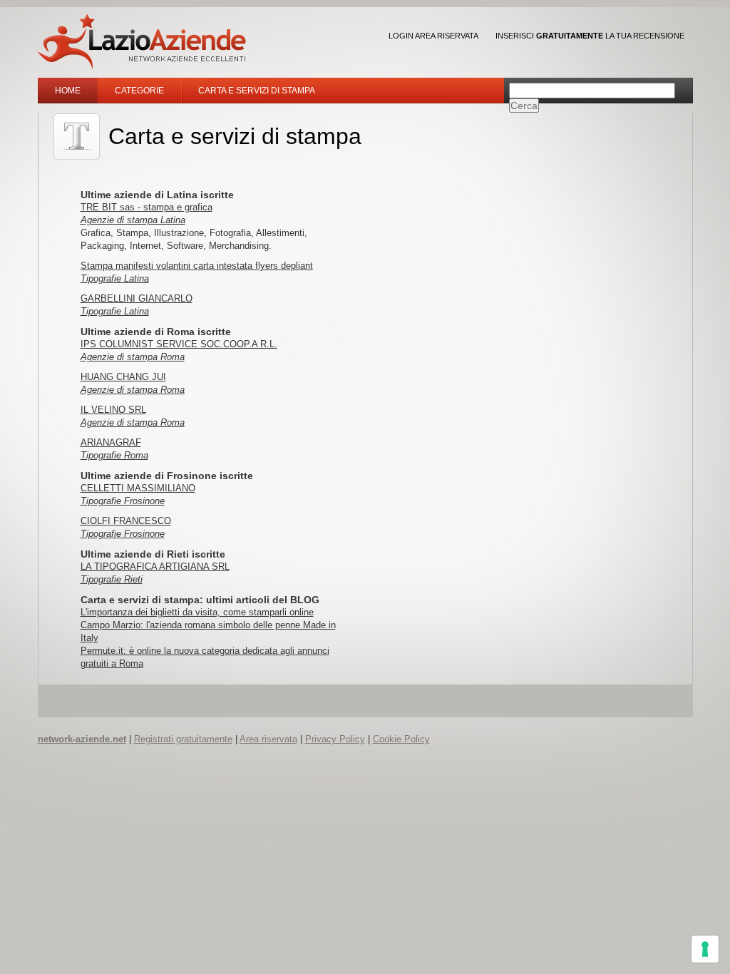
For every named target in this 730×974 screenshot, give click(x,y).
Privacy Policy (335, 739)
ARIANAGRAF (111, 442)
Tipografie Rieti (112, 579)
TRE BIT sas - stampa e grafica (146, 207)
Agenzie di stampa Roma (133, 357)
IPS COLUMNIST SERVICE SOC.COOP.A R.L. (179, 344)
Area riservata (268, 739)
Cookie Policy (401, 739)
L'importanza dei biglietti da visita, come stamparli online (197, 612)
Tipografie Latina (115, 278)
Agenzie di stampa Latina (133, 220)
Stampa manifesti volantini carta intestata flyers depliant (197, 265)
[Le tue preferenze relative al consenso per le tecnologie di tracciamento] (705, 949)
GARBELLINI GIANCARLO (136, 298)
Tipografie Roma (114, 455)
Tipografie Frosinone (123, 501)
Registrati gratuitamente (183, 739)
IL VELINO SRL (113, 409)
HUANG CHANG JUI (123, 376)
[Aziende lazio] (142, 41)
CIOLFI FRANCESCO (126, 521)
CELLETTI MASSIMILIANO (138, 488)
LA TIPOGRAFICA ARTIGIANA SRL (155, 566)
